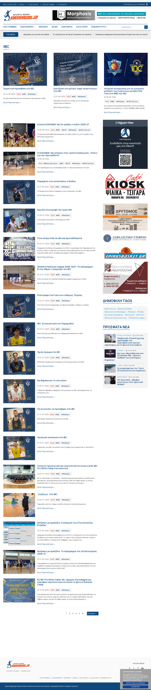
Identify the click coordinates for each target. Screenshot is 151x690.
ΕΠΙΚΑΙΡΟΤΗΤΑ (98, 26)
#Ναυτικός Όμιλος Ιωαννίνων (115, 318)
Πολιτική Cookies (48, 4)
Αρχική (21, 4)
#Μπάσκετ (131, 312)
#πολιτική (140, 315)
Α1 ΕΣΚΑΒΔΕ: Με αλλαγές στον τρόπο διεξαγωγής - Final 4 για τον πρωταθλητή (50, 164)
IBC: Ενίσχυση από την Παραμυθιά (50, 334)
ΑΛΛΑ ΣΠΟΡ (82, 26)
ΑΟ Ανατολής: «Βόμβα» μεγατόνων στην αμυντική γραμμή (125, 381)
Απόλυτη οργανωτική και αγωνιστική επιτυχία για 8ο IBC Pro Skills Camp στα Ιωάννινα (50, 477)
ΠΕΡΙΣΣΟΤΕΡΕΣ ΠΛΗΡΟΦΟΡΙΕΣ (135, 683)
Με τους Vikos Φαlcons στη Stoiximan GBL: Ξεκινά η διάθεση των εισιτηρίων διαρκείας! (125, 356)
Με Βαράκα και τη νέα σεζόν (50, 391)
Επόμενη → (92, 613)
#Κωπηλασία (130, 315)
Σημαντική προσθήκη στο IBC (25, 78)
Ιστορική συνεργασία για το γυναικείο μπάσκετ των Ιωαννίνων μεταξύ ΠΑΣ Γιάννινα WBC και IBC (125, 83)
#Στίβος (140, 312)
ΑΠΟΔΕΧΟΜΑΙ (135, 687)
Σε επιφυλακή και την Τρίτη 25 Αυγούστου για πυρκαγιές (59, 34)
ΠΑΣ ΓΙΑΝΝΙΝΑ (10, 26)
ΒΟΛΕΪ (55, 26)
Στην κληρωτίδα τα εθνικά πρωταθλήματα (50, 249)
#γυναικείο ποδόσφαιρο (113, 315)
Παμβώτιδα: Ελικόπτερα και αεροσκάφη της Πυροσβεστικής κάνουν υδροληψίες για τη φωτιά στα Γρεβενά (125, 341)
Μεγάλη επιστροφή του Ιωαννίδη (50, 221)
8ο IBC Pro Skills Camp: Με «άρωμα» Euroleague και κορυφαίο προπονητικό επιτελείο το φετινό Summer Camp (50, 591)
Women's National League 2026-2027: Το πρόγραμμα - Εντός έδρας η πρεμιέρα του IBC (50, 277)
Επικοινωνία (62, 4)
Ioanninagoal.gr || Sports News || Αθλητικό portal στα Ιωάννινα (20, 15)
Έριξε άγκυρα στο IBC (50, 363)
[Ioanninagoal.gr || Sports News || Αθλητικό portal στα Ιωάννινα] (18, 667)
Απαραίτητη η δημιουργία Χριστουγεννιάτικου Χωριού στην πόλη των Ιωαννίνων (109, 34)
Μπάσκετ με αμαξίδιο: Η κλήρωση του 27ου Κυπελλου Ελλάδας (50, 534)
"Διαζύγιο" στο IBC (50, 505)
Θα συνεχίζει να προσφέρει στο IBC (50, 420)
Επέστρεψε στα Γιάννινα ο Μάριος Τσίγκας (50, 306)
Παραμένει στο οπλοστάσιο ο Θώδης (50, 192)
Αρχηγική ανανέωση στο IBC (50, 448)
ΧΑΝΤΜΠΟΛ (67, 26)
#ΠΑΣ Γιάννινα (110, 309)
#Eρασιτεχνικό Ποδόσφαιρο (115, 312)
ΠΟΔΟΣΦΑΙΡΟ (26, 26)
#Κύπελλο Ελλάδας (124, 309)
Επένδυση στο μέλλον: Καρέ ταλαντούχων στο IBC (75, 81)
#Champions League (136, 318)
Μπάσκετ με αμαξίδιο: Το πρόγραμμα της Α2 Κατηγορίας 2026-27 (50, 562)
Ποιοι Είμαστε (33, 4)
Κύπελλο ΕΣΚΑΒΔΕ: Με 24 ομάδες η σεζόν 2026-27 (50, 135)
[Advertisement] (75, 640)
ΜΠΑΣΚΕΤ (43, 26)
